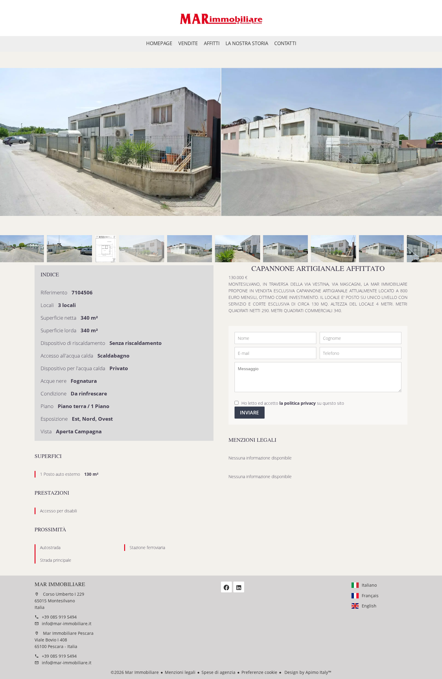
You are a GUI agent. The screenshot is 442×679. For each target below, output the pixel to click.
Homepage (221, 18)
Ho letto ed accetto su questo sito (292, 403)
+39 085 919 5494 (59, 617)
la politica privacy (297, 403)
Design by (307, 672)
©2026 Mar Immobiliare (135, 672)
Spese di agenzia (218, 672)
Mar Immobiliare (60, 584)
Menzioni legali (180, 672)
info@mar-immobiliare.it (66, 623)
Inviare (249, 412)
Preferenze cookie (259, 672)
